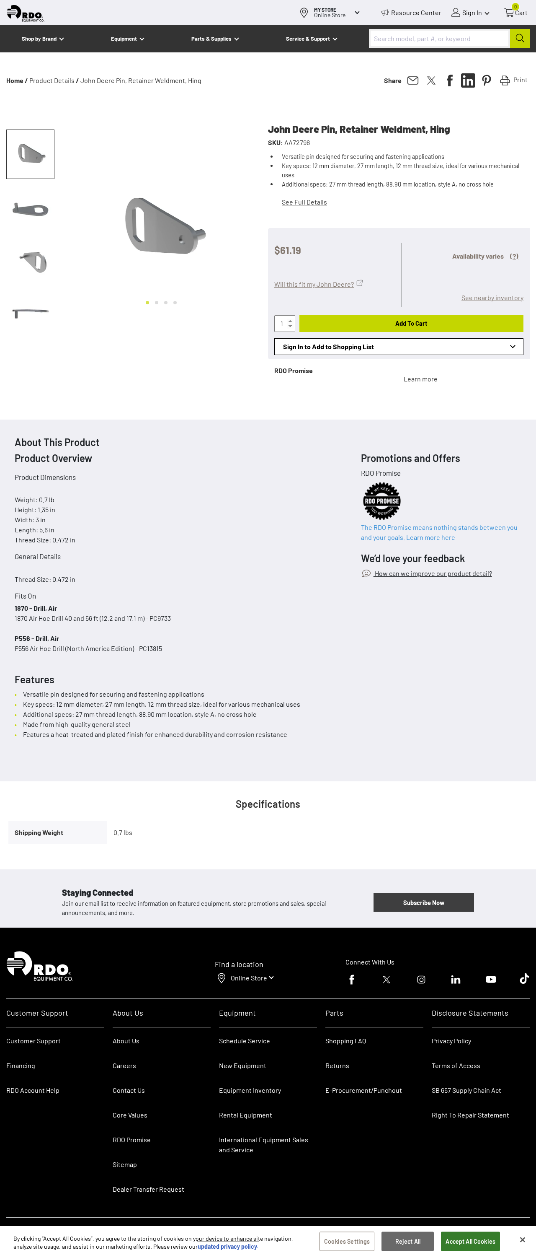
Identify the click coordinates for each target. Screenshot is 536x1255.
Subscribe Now (423, 902)
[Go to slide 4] (175, 302)
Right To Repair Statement (470, 1115)
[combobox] (449, 38)
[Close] (522, 1240)
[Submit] (520, 38)
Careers (124, 1065)
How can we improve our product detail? (433, 573)
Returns (337, 1065)
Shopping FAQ (345, 1041)
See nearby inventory (492, 297)
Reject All (407, 1241)
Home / (17, 80)
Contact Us (129, 1090)
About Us (126, 1041)
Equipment (124, 38)
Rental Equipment (246, 1115)
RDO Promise (132, 1140)
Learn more (421, 379)
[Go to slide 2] (156, 302)
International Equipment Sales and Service (263, 1145)
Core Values (130, 1115)
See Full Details (304, 202)
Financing (20, 1065)
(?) (514, 256)
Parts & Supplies (211, 38)
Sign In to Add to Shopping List (328, 346)
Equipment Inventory (250, 1090)
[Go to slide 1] (147, 302)
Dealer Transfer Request (148, 1189)
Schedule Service (244, 1041)
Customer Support (33, 1041)
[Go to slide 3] (166, 302)
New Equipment (242, 1065)
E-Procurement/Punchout (363, 1090)
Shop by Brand (39, 38)
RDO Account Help (32, 1090)
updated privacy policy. (228, 1246)
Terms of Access (456, 1065)
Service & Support (308, 38)
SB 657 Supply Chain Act (466, 1090)
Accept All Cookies (470, 1241)
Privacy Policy (451, 1041)
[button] (30, 154)
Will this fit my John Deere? (314, 284)
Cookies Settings (347, 1241)
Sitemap (125, 1164)
